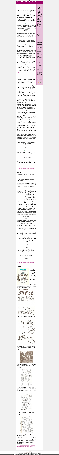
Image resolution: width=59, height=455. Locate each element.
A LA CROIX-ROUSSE (39, 24)
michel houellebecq (39, 17)
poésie (40, 11)
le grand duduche (21, 446)
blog (40, 453)
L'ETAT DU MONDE (38, 34)
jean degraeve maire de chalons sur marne (26, 72)
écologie (38, 6)
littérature (40, 9)
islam (41, 20)
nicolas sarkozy (39, 21)
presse (38, 11)
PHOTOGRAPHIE (38, 48)
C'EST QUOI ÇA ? (38, 73)
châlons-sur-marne (28, 446)
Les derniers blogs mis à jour (24, 452)
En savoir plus (40, 454)
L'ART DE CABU (19, 76)
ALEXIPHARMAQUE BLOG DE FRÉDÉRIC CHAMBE (27, 1)
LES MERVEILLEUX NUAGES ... (39, 57)
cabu (38, 12)
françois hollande (39, 13)
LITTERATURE (38, 35)
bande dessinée (39, 12)
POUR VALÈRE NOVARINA (39, 69)
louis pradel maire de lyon (32, 72)
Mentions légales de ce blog (25, 453)
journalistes (39, 18)
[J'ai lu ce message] (58, 454)
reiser (19, 446)
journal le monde (39, 14)
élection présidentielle (39, 6)
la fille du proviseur (24, 446)
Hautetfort (29, 453)
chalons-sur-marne (20, 72)
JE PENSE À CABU (19, 266)
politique (40, 10)
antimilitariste (18, 446)
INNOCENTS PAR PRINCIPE (39, 72)
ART (37, 25)
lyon (37, 10)
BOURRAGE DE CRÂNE (39, 27)
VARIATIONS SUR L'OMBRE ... (39, 71)
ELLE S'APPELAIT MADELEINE (39, 79)
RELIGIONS (38, 41)
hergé (41, 14)
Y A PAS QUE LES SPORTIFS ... (39, 47)
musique (38, 16)
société (38, 14)
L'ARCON (38, 33)
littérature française (38, 20)
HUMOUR (38, 32)
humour (17, 447)
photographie (39, 7)
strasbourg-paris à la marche (32, 446)
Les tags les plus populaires (34, 452)
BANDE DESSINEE (38, 26)
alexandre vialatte (38, 21)
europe (38, 8)
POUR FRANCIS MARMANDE (39, 74)
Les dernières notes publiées (29, 452)
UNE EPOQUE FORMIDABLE (39, 42)
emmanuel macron (38, 15)
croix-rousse (39, 11)
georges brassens (39, 9)
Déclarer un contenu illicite (20, 453)
